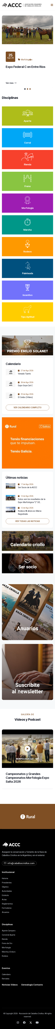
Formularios (7, 908)
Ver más (10, 83)
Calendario (6, 974)
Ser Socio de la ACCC (27, 487)
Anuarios (5, 912)
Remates (5, 979)
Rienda (5, 939)
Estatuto (5, 895)
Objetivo (5, 887)
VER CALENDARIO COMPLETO (27, 407)
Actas (4, 900)
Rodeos (5, 956)
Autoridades (7, 891)
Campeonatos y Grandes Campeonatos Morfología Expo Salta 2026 (27, 777)
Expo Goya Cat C (25, 385)
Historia (5, 878)
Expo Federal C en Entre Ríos (25, 67)
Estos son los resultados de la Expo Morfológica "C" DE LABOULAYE (31, 502)
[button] (25, 89)
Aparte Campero (8, 931)
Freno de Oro (7, 943)
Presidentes (7, 883)
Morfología (6, 948)
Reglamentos (7, 904)
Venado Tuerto (24, 373)
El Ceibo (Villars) (25, 397)
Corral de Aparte (8, 935)
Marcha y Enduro (8, 952)
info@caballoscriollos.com (21, 863)
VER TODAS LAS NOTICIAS (27, 521)
